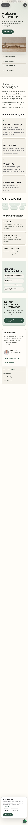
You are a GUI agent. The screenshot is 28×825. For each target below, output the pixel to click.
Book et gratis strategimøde (10, 320)
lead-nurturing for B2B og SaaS (13, 285)
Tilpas (6, 810)
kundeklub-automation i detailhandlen (11, 289)
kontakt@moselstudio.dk (11, 358)
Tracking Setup (8, 380)
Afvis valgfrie (14, 810)
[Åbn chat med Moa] (25, 821)
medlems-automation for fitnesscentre (11, 281)
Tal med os (6, 31)
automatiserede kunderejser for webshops (13, 276)
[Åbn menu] (25, 5)
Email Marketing (8, 377)
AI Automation (7, 373)
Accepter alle (8, 814)
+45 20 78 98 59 (9, 362)
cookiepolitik (6, 806)
